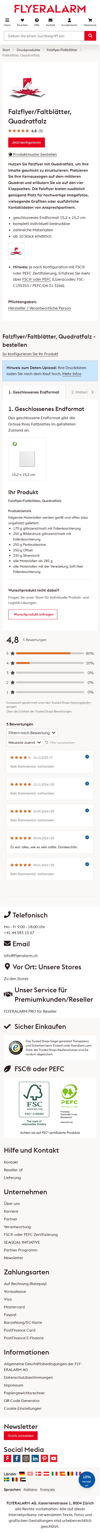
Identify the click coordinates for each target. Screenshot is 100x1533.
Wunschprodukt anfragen (33, 614)
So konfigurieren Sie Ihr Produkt (30, 353)
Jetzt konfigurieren (26, 142)
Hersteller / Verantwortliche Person (39, 308)
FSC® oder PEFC (36, 279)
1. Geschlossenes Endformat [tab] (33, 392)
